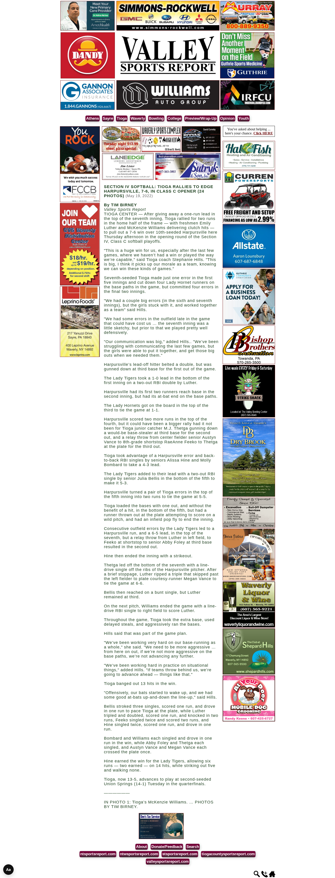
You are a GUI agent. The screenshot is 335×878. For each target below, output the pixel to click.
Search (192, 846)
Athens (92, 118)
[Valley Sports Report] (168, 78)
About (141, 846)
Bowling (156, 118)
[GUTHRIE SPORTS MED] (247, 78)
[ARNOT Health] (87, 30)
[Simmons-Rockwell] (168, 30)
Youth (243, 118)
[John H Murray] (247, 30)
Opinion (227, 118)
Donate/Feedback (166, 846)
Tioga (122, 118)
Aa (8, 869)
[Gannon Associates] (87, 109)
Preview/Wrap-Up (200, 118)
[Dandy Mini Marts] (87, 78)
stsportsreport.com (179, 854)
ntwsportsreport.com (139, 854)
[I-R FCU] (247, 109)
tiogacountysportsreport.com (228, 854)
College (174, 118)
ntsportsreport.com (98, 854)
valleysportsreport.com (168, 861)
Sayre (108, 118)
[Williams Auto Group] (168, 109)
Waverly (138, 118)
